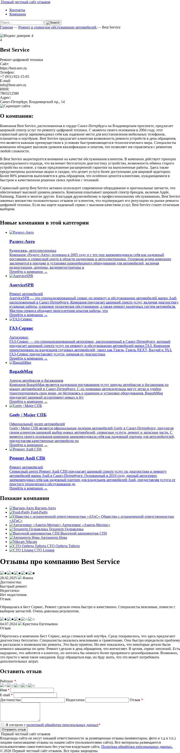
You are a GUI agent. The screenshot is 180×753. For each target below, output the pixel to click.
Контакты (17, 10)
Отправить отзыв (14, 729)
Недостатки (75, 700)
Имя (5, 690)
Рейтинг (8, 681)
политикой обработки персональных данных (62, 725)
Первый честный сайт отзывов (25, 2)
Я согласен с (52, 725)
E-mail (6, 695)
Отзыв (136, 700)
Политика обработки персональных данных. (137, 747)
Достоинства (10, 700)
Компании (17, 14)
